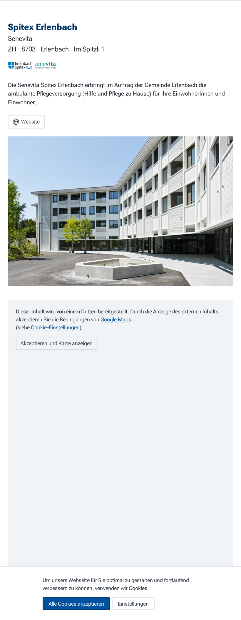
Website (30, 121)
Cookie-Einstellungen (55, 327)
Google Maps (116, 319)
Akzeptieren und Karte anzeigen (57, 343)
